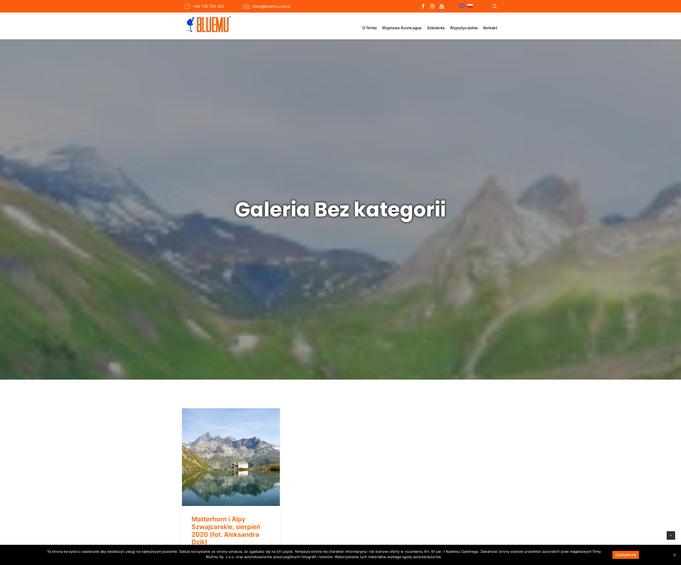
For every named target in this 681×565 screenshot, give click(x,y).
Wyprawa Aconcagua (402, 27)
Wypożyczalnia (464, 27)
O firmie (369, 27)
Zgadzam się (625, 554)
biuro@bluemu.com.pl (271, 6)
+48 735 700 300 (208, 6)
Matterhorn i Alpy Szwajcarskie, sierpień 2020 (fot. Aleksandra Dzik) (226, 530)
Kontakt (490, 27)
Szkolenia (436, 27)
